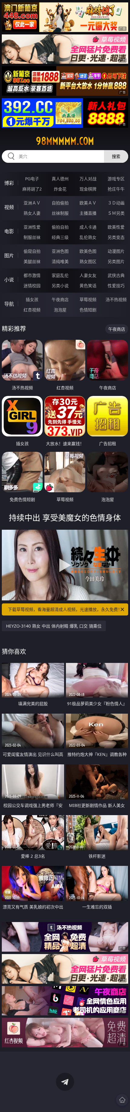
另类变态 (116, 237)
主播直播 (88, 213)
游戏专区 (116, 179)
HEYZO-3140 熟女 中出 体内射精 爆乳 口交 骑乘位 (54, 626)
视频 (9, 207)
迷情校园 (32, 285)
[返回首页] (122, 1100)
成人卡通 (88, 227)
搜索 (116, 156)
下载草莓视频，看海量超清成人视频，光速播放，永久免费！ (65, 609)
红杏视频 (32, 310)
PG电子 (32, 179)
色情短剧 (88, 310)
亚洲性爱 (32, 227)
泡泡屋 (60, 310)
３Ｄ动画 (116, 203)
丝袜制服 (60, 213)
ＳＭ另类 (116, 213)
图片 (9, 255)
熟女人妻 (32, 213)
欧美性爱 (116, 227)
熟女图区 (88, 261)
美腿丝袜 (32, 261)
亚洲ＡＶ (32, 203)
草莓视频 (88, 299)
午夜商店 (60, 299)
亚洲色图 (60, 251)
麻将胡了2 (32, 189)
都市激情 (32, 275)
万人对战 (88, 179)
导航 (9, 303)
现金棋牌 (88, 189)
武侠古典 (116, 275)
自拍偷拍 (60, 203)
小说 (9, 279)
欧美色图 (88, 251)
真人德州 (60, 179)
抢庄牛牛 (116, 189)
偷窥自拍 (32, 251)
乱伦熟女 (88, 237)
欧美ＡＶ (88, 203)
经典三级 (60, 237)
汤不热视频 (116, 299)
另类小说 (60, 285)
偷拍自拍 (60, 227)
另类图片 (116, 261)
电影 (9, 231)
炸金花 (60, 189)
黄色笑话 (88, 285)
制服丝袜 (32, 237)
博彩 (9, 183)
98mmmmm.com (65, 141)
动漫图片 (116, 251)
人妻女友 (88, 275)
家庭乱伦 (60, 275)
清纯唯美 (60, 261)
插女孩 (32, 299)
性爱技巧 (116, 285)
